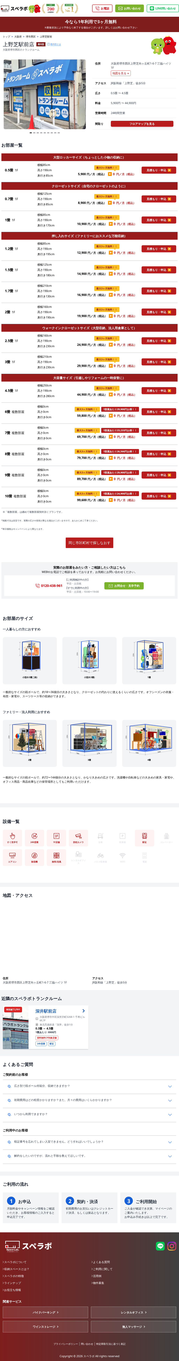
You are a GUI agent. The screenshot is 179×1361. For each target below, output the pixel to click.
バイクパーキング (44, 1312)
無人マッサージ (132, 1327)
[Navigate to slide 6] (48, 133)
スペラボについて (15, 1262)
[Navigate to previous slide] (7, 96)
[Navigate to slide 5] (44, 133)
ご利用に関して (103, 1269)
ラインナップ (12, 1283)
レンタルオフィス (132, 1312)
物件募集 (98, 1283)
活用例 (97, 1276)
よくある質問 (101, 1262)
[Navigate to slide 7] (51, 133)
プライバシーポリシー (65, 1343)
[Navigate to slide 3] (38, 133)
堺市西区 (31, 36)
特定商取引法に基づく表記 (111, 1343)
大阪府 (18, 36)
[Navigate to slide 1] (31, 133)
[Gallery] (45, 96)
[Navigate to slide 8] (55, 133)
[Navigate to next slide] (82, 96)
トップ (6, 36)
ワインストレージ (44, 1327)
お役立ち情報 (12, 1290)
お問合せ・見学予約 (126, 586)
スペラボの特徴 (14, 1276)
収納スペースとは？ (16, 1269)
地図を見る (120, 73)
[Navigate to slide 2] (34, 133)
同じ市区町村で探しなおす (89, 542)
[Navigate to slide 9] (58, 133)
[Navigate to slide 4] (41, 133)
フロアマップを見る (142, 124)
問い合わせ (87, 1343)
